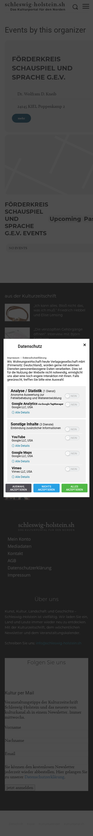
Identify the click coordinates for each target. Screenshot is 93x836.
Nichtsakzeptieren (46, 488)
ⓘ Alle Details (21, 412)
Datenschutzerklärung (34, 357)
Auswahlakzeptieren (18, 488)
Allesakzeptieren (74, 488)
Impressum (13, 357)
